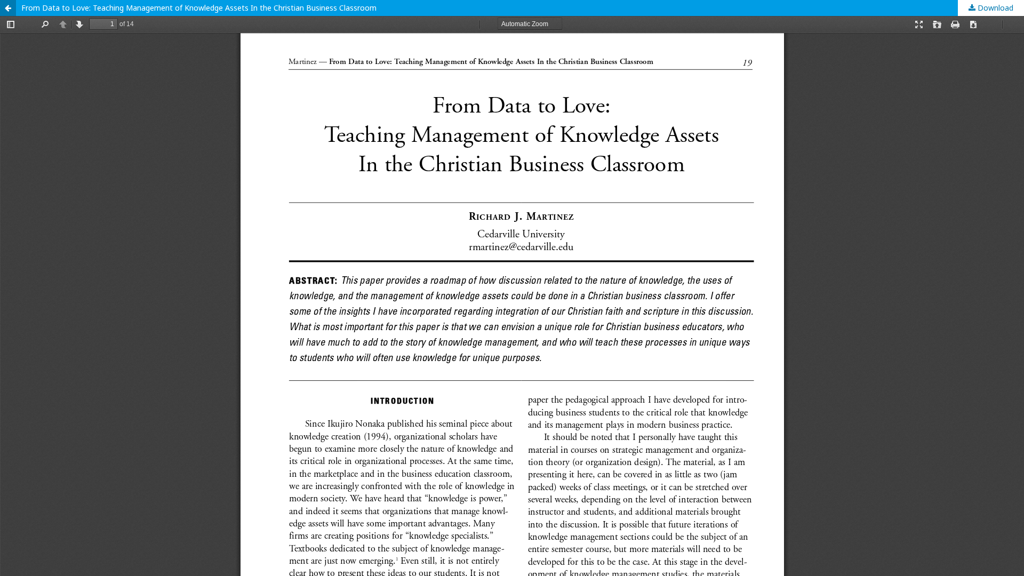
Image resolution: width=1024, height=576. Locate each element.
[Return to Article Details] (8, 8)
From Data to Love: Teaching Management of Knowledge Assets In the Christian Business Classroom (199, 8)
